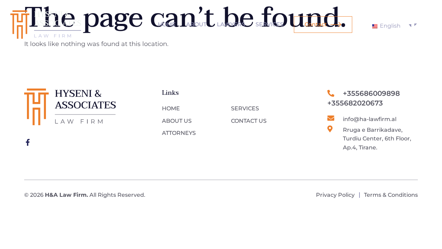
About (196, 24)
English (389, 25)
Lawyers (231, 24)
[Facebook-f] (27, 142)
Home (167, 24)
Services (270, 24)
